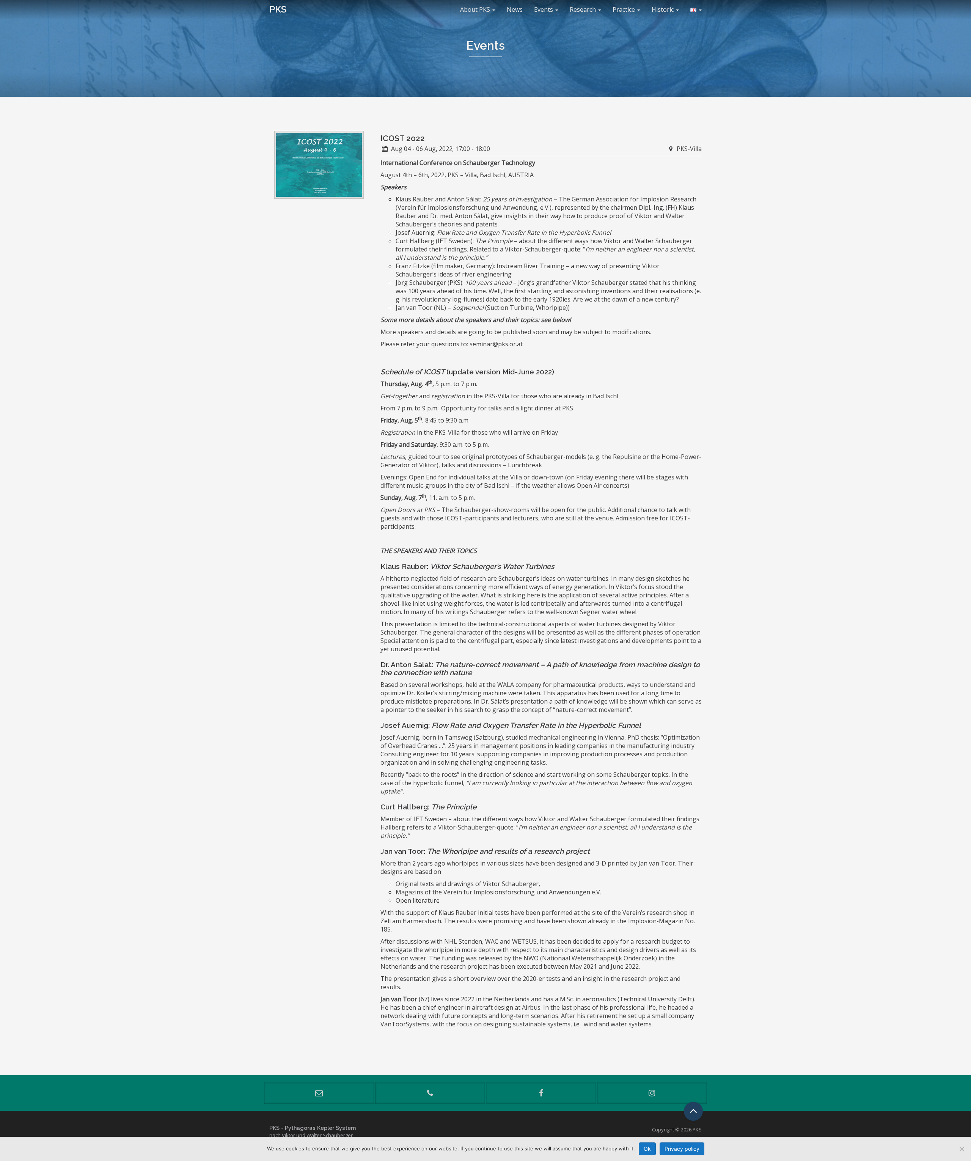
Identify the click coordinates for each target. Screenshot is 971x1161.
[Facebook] (541, 1093)
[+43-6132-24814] (430, 1093)
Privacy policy (682, 1148)
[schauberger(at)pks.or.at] (319, 1093)
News (515, 9)
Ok (647, 1148)
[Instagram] (652, 1093)
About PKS (476, 9)
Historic (663, 9)
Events (544, 9)
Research (583, 9)
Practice (624, 9)
